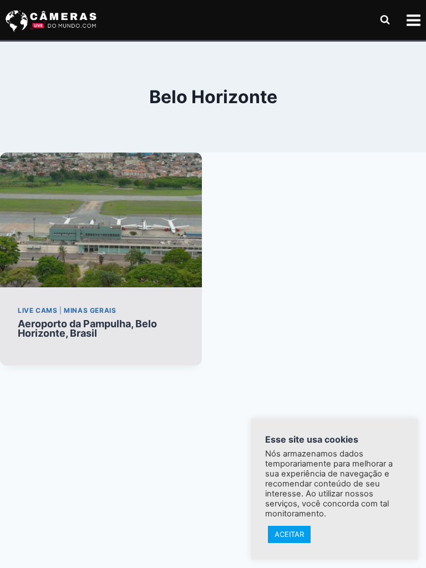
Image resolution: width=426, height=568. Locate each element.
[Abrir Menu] (413, 20)
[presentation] (101, 220)
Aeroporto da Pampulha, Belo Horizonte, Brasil (87, 328)
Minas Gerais (90, 310)
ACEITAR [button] (289, 534)
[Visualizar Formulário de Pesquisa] (385, 20)
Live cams (37, 310)
